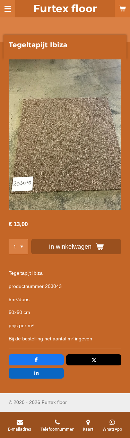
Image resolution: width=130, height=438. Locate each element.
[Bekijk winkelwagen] (122, 8)
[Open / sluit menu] (7, 8)
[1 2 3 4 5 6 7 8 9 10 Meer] (18, 246)
